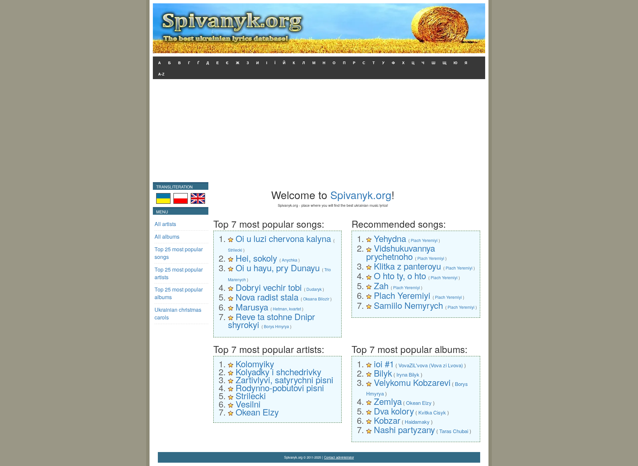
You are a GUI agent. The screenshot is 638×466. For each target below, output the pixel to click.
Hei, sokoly (256, 258)
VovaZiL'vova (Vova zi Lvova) (430, 365)
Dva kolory (394, 411)
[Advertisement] (319, 132)
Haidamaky (417, 421)
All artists (165, 224)
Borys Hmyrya (276, 326)
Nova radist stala (267, 297)
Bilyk (383, 373)
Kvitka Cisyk (432, 412)
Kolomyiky (255, 363)
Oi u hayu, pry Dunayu (278, 267)
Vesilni (248, 404)
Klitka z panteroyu (407, 266)
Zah (381, 285)
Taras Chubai (453, 430)
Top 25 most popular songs (179, 253)
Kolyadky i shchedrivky (278, 371)
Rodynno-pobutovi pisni (280, 387)
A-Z (161, 74)
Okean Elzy (257, 412)
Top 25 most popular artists (179, 273)
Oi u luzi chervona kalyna (283, 238)
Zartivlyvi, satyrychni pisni (284, 379)
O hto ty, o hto (400, 275)
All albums (167, 236)
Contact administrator (339, 457)
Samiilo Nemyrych (408, 305)
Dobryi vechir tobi (269, 287)
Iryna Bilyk (407, 374)
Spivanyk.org (360, 194)
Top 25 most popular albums (179, 293)
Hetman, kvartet (287, 308)
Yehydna (390, 238)
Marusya (252, 306)
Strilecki (235, 250)
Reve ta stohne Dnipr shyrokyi (271, 320)
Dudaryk (314, 289)
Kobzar (387, 420)
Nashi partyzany (404, 429)
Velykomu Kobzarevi (412, 382)
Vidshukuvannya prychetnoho (400, 252)
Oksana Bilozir (316, 298)
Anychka (289, 260)
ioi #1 (384, 363)
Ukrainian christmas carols (178, 313)
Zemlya (388, 401)
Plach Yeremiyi (424, 240)
